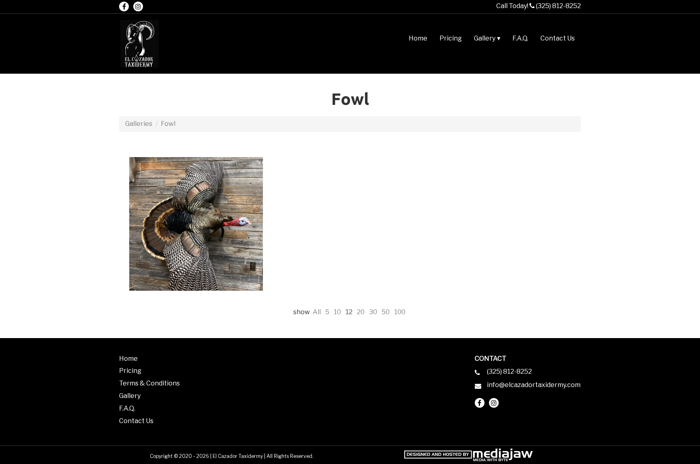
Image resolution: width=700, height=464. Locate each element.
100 (399, 312)
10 (337, 312)
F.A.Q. (520, 38)
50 (386, 312)
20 (361, 312)
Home (418, 38)
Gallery (130, 396)
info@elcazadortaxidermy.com (533, 385)
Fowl (168, 124)
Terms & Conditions (149, 383)
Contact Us (557, 38)
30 (373, 312)
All (317, 312)
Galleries (138, 124)
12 (349, 312)
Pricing (451, 38)
